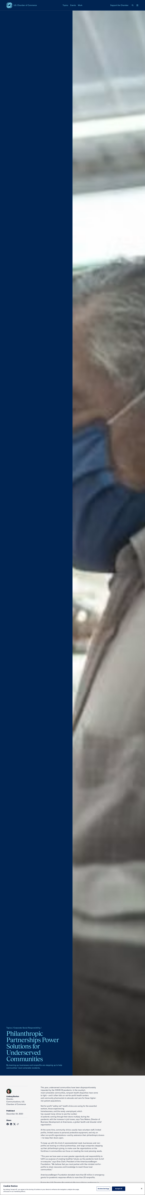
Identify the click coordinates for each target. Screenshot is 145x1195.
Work (80, 5)
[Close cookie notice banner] (141, 1188)
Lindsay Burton (12, 1096)
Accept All (118, 1188)
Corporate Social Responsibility (26, 1028)
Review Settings (103, 1188)
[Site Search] (132, 5)
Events (73, 5)
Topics (65, 5)
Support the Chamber (119, 5)
